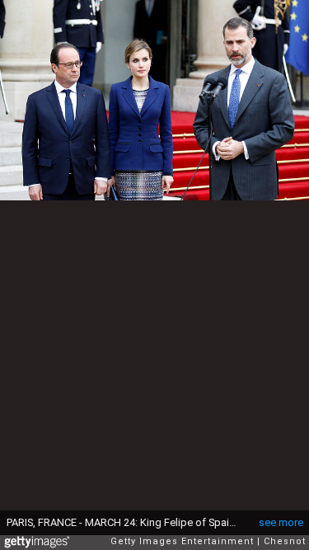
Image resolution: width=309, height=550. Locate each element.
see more (281, 522)
